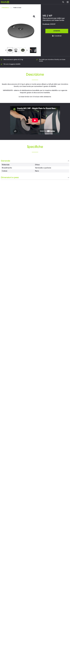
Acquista (56, 31)
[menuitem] (63, 2)
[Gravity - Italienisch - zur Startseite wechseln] (5, 2)
